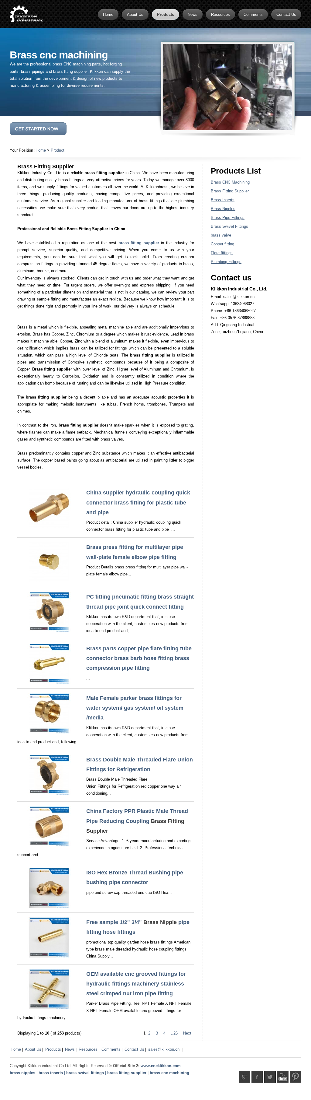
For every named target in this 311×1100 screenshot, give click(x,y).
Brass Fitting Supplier (230, 191)
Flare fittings (222, 253)
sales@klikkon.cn (163, 1049)
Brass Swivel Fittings (229, 226)
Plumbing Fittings (226, 261)
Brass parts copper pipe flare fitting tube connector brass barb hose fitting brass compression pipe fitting (139, 658)
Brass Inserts (222, 200)
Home (41, 150)
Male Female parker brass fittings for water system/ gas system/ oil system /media (134, 708)
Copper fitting (222, 244)
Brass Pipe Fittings (227, 217)
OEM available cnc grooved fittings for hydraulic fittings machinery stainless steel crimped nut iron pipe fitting (136, 984)
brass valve (221, 235)
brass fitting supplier (138, 243)
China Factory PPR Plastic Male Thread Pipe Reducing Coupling (137, 821)
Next (187, 1033)
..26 (174, 1033)
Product (57, 150)
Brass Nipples (223, 208)
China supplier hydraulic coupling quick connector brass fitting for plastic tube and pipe (138, 502)
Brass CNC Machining (230, 182)
